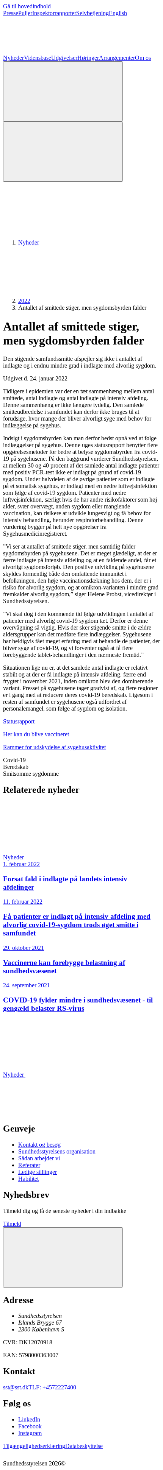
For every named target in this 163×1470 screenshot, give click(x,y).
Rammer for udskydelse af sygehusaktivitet (54, 747)
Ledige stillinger (37, 1172)
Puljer (25, 13)
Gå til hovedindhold (27, 6)
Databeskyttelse (84, 1446)
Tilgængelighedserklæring (34, 1446)
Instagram (30, 1433)
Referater (29, 1165)
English (118, 13)
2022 (24, 301)
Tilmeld (12, 1224)
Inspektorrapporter (54, 13)
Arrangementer (117, 58)
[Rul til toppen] (63, 1257)
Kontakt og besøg (39, 1144)
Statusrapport (18, 721)
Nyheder (13, 58)
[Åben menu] (63, 152)
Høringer (88, 58)
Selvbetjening (92, 13)
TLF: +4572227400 (52, 1387)
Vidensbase (37, 58)
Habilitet (28, 1178)
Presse (10, 13)
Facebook (30, 1426)
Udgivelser (64, 58)
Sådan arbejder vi (39, 1158)
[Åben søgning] (63, 91)
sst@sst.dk (15, 1387)
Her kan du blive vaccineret (36, 734)
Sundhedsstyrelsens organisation (57, 1151)
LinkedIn (29, 1419)
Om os (143, 58)
